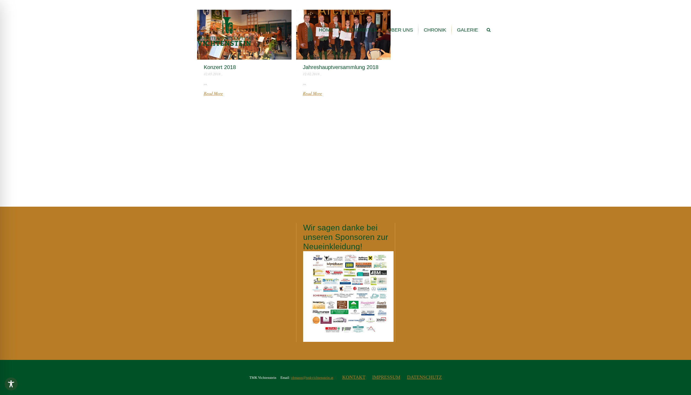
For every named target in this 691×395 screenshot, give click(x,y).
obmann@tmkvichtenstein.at (312, 378)
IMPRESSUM (386, 377)
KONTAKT (353, 377)
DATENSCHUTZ (424, 377)
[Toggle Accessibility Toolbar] (11, 384)
